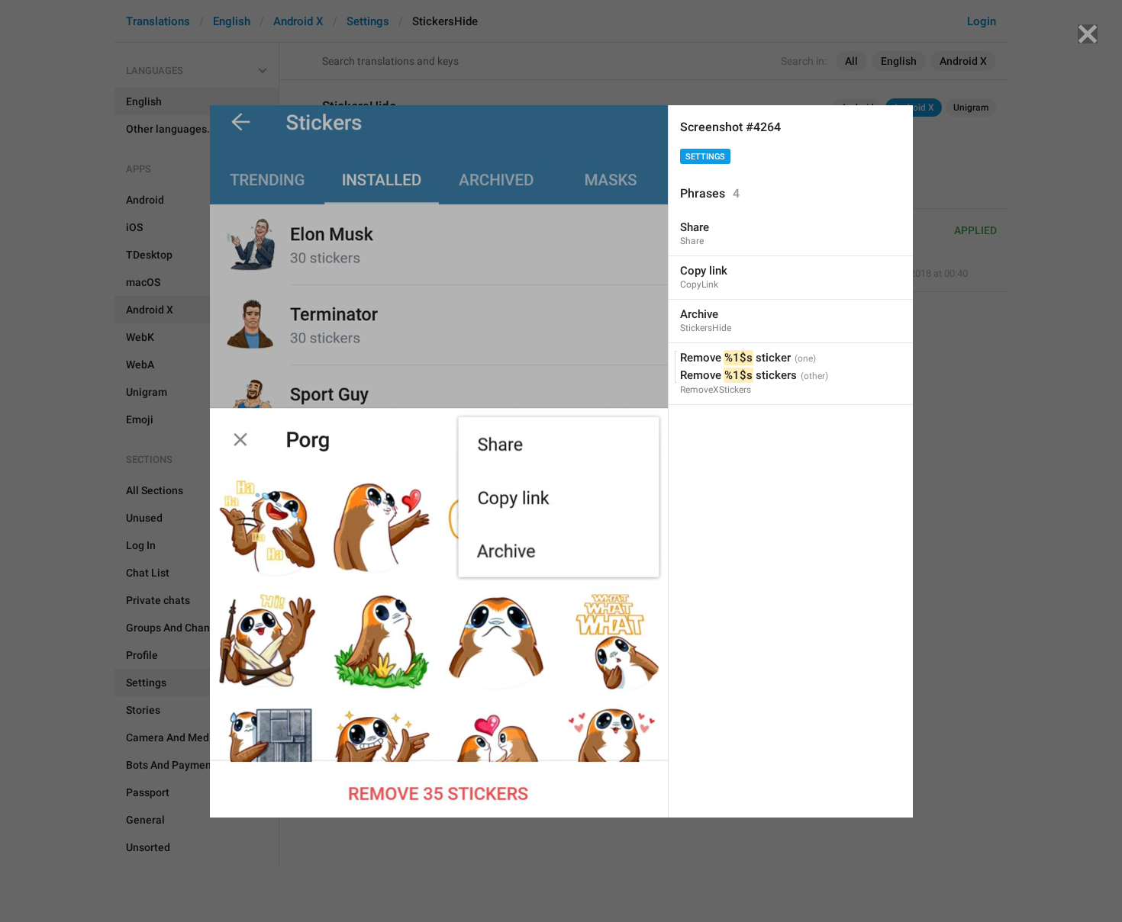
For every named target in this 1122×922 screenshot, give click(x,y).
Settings (705, 157)
